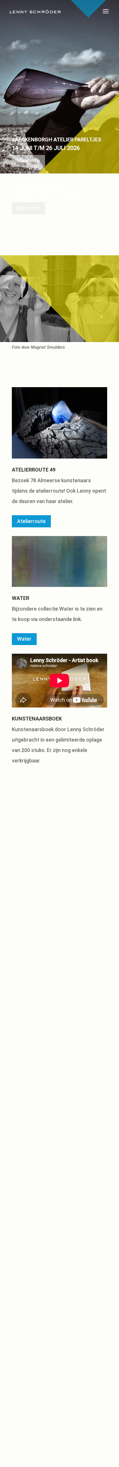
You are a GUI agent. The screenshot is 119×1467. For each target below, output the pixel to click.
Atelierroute (31, 521)
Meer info (28, 161)
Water (24, 639)
